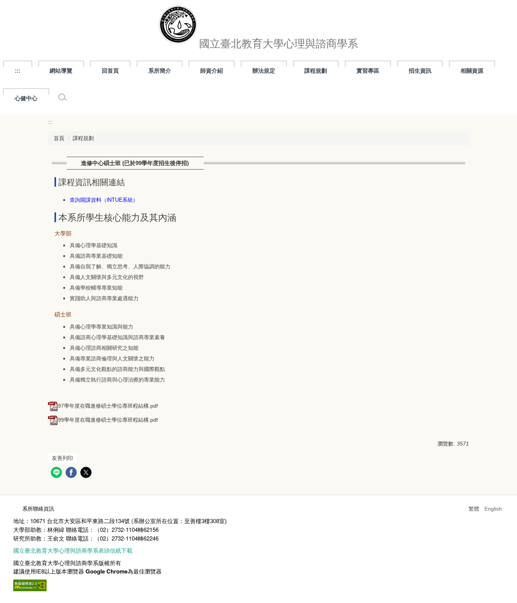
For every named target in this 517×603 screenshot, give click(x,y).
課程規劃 (83, 138)
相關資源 (472, 70)
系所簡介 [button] (159, 70)
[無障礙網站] (30, 584)
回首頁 (110, 70)
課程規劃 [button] (315, 70)
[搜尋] (62, 97)
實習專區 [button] (368, 70)
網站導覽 (61, 70)
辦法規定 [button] (263, 70)
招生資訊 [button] (420, 70)
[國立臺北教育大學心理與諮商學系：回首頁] (178, 26)
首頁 (59, 138)
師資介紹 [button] (211, 70)
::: (17, 70)
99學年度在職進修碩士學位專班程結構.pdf (108, 420)
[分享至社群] (57, 473)
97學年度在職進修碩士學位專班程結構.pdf (108, 406)
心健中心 (26, 98)
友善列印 (62, 458)
